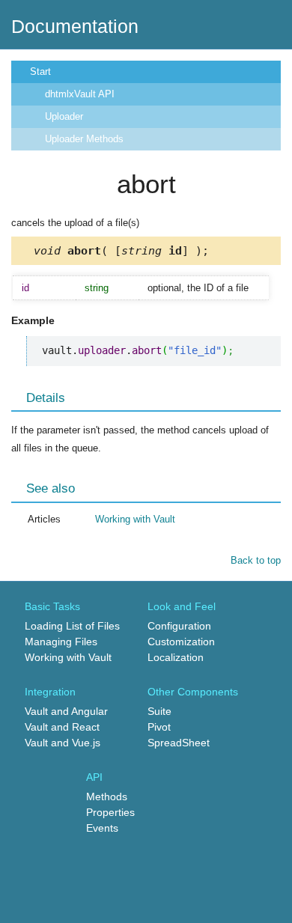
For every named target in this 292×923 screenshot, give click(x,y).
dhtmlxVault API (80, 94)
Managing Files (61, 642)
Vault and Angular (66, 711)
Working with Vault (135, 519)
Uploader (64, 116)
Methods (106, 796)
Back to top (256, 560)
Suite (159, 711)
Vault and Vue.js (62, 743)
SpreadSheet (178, 743)
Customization (181, 642)
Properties (110, 812)
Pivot (159, 727)
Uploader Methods (84, 138)
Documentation (75, 26)
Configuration (179, 626)
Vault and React (62, 727)
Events (102, 828)
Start (40, 71)
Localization (175, 657)
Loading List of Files (72, 626)
